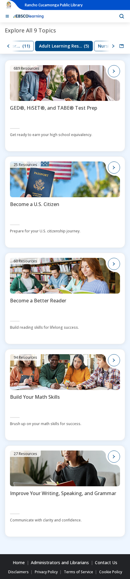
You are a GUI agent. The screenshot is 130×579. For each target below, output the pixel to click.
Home (19, 562)
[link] (64, 46)
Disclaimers (18, 572)
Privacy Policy (46, 572)
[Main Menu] (7, 16)
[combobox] (121, 46)
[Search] (121, 16)
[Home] (28, 16)
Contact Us (106, 562)
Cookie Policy (110, 572)
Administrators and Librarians (60, 562)
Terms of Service (78, 572)
